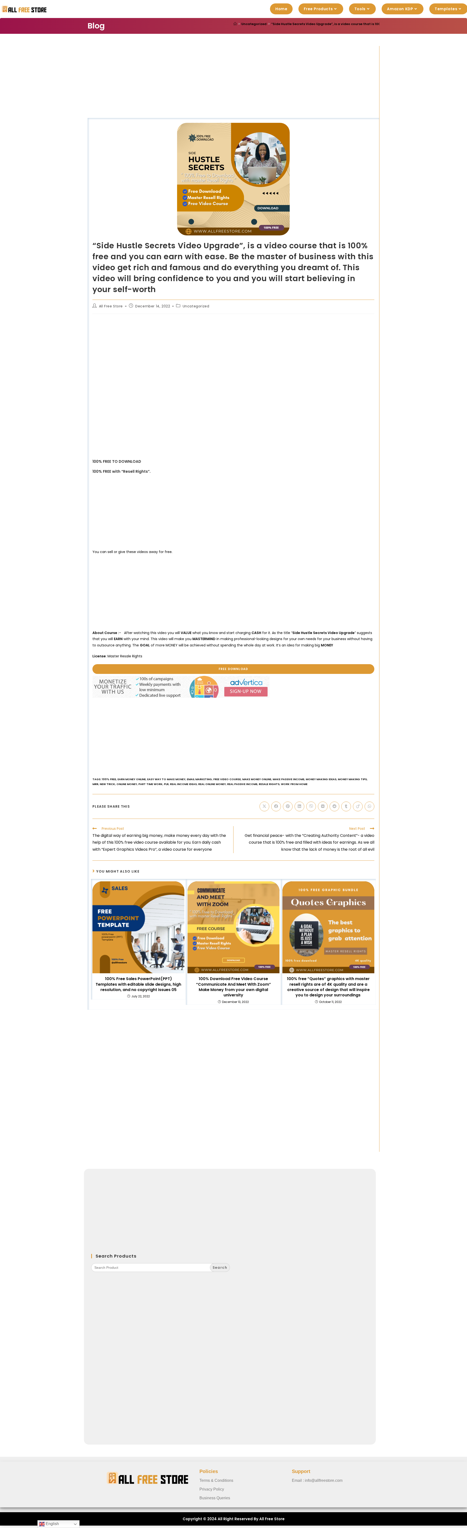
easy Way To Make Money (166, 779)
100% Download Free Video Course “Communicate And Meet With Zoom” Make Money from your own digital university (233, 987)
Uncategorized (196, 306)
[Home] (235, 24)
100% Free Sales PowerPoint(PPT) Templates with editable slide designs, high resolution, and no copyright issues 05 (138, 984)
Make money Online (256, 779)
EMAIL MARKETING (199, 779)
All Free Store (111, 306)
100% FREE (109, 779)
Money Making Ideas (321, 779)
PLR (166, 784)
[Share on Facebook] (276, 806)
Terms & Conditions (216, 1480)
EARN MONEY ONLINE (131, 779)
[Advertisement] (233, 82)
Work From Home (294, 784)
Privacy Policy (211, 1489)
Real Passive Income (242, 784)
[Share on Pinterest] (288, 806)
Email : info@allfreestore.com (317, 1480)
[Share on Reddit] (334, 806)
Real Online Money (212, 784)
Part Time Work (150, 784)
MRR (95, 784)
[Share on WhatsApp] (369, 806)
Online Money (127, 784)
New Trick (107, 784)
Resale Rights (269, 784)
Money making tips (352, 779)
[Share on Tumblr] (346, 806)
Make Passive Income (288, 779)
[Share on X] (264, 806)
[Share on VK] (323, 806)
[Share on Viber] (311, 806)
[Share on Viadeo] (358, 806)
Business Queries (214, 1498)
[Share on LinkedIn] (299, 806)
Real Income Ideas (183, 784)
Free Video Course (227, 779)
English (52, 1524)
